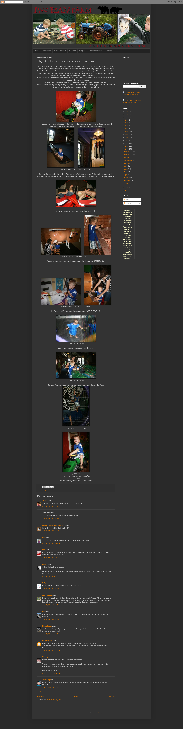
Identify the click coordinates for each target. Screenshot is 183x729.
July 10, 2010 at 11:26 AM (51, 543)
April (126, 175)
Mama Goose (47, 626)
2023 (127, 111)
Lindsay (45, 657)
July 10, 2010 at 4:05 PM (50, 619)
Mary (44, 537)
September (128, 160)
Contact (109, 51)
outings (44, 490)
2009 (127, 187)
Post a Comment (45, 692)
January (127, 183)
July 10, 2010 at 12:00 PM (51, 557)
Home (37, 51)
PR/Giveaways (60, 51)
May (126, 172)
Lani (43, 550)
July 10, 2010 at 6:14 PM (50, 634)
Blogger (100, 713)
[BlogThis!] (45, 487)
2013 (127, 140)
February (127, 181)
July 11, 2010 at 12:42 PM (51, 673)
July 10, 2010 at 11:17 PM (51, 650)
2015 (127, 134)
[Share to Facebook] (50, 487)
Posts (127, 199)
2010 (127, 149)
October (127, 157)
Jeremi (44, 500)
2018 (127, 126)
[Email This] (43, 487)
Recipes (72, 51)
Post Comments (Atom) (53, 700)
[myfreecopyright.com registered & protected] (134, 94)
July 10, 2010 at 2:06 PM (50, 588)
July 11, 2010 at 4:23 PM (50, 687)
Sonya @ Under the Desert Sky (53, 525)
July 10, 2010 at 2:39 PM (50, 605)
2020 (127, 120)
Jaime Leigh (46, 680)
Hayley (44, 564)
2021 (127, 117)
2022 (127, 114)
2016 (127, 132)
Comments (129, 203)
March (126, 178)
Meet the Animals (95, 51)
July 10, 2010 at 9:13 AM (50, 531)
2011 (127, 146)
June (126, 169)
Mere (44, 612)
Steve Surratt (47, 595)
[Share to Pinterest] (52, 487)
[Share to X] (47, 487)
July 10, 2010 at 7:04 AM (50, 518)
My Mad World (47, 640)
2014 (127, 137)
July (125, 166)
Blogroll (82, 51)
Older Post (111, 696)
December (128, 151)
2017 (127, 129)
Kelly (44, 583)
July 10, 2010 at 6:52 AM (50, 506)
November (128, 154)
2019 (127, 123)
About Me (47, 51)
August (126, 163)
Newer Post (41, 696)
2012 (127, 143)
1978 (127, 190)
